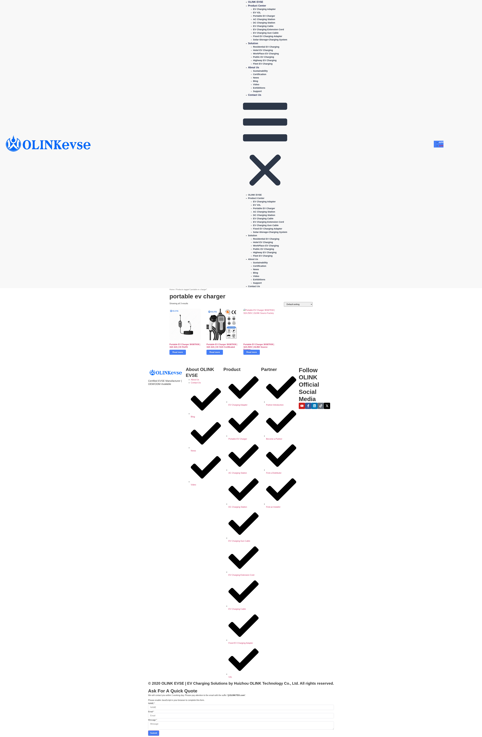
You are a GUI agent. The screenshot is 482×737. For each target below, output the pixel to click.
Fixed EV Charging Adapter (267, 36)
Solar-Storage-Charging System (270, 39)
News (256, 77)
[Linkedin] (314, 406)
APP (441, 142)
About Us (253, 67)
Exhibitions (259, 88)
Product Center (257, 5)
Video (256, 84)
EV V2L (257, 12)
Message (152, 720)
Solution (253, 43)
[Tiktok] (321, 406)
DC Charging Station (264, 22)
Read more (177, 352)
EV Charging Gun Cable (266, 33)
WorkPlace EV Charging (266, 53)
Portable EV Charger (264, 16)
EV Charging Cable (263, 26)
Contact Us (254, 95)
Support (257, 91)
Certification (259, 74)
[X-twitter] (327, 406)
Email (151, 712)
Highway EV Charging (265, 60)
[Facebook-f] (308, 406)
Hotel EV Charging (263, 50)
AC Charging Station (264, 19)
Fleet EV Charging (263, 64)
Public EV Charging (263, 57)
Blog (255, 81)
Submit (153, 733)
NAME (151, 703)
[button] (265, 145)
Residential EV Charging (266, 47)
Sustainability (260, 71)
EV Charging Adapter (264, 9)
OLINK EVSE (255, 2)
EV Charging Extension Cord (268, 29)
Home (171, 289)
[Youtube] (302, 406)
